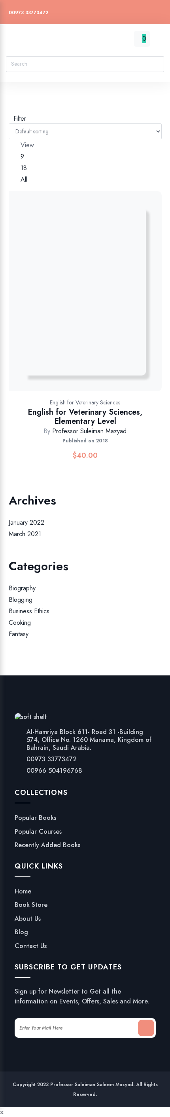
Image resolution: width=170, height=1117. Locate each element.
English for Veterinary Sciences (85, 402)
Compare (94, 299)
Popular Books (35, 818)
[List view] (15, 108)
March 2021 (25, 534)
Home (23, 891)
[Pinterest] (127, 13)
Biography (22, 588)
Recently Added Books (47, 845)
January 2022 (26, 522)
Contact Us (31, 946)
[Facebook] (112, 13)
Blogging (20, 599)
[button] (114, 299)
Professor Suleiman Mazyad (89, 431)
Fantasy (18, 634)
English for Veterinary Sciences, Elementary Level (85, 417)
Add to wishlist (73, 299)
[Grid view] (11, 108)
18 (24, 168)
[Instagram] (142, 13)
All (24, 179)
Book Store (31, 905)
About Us (28, 918)
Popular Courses (38, 831)
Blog (21, 932)
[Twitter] (97, 13)
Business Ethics (29, 611)
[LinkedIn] (157, 13)
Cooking (20, 622)
